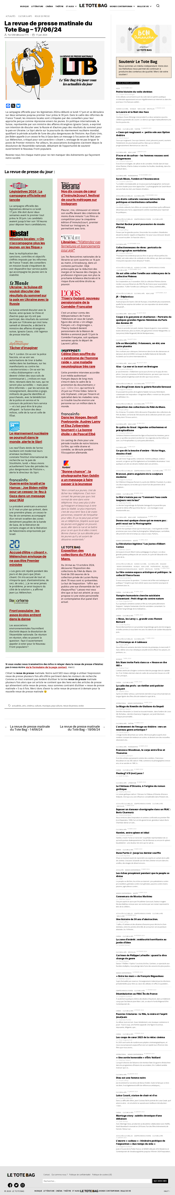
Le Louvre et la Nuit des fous (132, 111)
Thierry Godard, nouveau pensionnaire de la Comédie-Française (80, 302)
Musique (24, 6)
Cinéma (49, 6)
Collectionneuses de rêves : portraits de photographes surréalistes (138, 249)
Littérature (37, 6)
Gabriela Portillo (125, 503)
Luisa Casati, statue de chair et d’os (136, 1095)
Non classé (141, 109)
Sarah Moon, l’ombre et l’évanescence (137, 178)
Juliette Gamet (124, 945)
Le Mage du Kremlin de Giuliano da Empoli (140, 706)
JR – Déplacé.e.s (124, 296)
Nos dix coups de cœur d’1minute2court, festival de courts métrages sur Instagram (80, 197)
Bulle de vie (143, 6)
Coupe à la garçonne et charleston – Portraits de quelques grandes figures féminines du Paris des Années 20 (143, 319)
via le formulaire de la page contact (46, 667)
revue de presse (70, 705)
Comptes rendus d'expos (142, 219)
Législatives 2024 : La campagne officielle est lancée (27, 195)
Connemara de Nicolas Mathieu (134, 896)
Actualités (10, 16)
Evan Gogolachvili (125, 601)
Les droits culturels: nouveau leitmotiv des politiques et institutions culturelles (140, 200)
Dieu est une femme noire (131, 1077)
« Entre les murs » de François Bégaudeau (139, 976)
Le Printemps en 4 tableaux (131, 642)
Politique (165, 566)
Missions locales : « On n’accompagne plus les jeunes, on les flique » (27, 243)
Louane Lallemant (125, 161)
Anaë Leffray (123, 230)
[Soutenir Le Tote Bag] (143, 67)
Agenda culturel (122, 109)
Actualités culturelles (124, 196)
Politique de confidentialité (79, 1174)
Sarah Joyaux (124, 114)
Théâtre (59, 6)
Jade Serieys (123, 776)
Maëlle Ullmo (124, 691)
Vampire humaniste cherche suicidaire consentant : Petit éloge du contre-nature (140, 597)
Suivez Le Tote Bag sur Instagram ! (23, 1185)
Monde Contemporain (121, 6)
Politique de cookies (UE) (102, 1174)
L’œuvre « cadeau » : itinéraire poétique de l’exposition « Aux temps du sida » (140, 1142)
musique (46, 705)
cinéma (30, 705)
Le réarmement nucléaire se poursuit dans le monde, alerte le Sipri (28, 437)
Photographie (133, 176)
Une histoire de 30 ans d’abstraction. (137, 919)
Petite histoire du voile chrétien (134, 91)
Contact (46, 1174)
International (121, 703)
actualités (16, 705)
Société (135, 541)
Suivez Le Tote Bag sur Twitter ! (17, 1185)
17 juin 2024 (41, 34)
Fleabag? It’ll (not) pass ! (129, 773)
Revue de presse (42, 16)
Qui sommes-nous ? (60, 1174)
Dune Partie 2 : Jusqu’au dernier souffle (138, 852)
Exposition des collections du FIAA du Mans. (78, 554)
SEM (120, 879)
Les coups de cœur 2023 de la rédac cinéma (140, 1037)
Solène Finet (123, 668)
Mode (118, 88)
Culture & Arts (25, 16)
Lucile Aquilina (124, 624)
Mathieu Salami (124, 549)
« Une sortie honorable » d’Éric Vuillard (138, 1057)
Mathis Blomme (125, 792)
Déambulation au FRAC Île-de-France (136, 993)
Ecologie (163, 564)
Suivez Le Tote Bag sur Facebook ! (10, 1185)
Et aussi (70, 6)
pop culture (56, 705)
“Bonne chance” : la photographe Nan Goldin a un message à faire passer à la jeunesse (80, 477)
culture (38, 705)
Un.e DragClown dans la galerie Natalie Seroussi (143, 386)
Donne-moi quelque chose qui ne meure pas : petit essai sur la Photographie (141, 522)
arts (24, 705)
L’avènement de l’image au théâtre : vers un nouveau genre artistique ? (141, 728)
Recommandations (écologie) (127, 569)
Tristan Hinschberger (127, 94)
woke (81, 705)
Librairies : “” (80, 246)
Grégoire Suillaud (125, 389)
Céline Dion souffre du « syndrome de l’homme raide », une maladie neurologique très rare (79, 360)
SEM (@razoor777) (19, 34)
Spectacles (150, 109)
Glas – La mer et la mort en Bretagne (137, 366)
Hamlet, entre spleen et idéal (132, 832)
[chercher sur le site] (157, 5)
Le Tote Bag (93, 6)
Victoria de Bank (125, 578)
